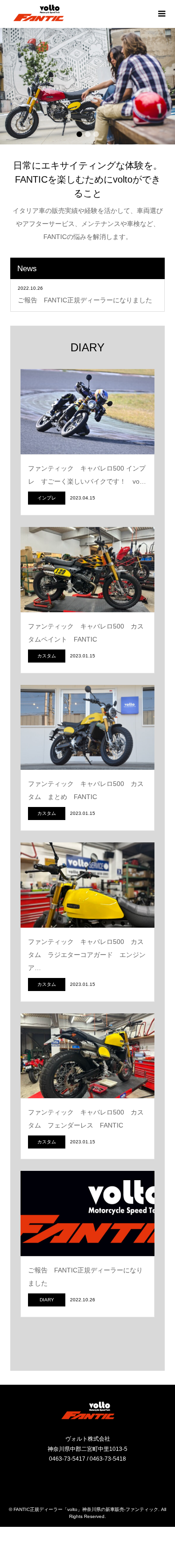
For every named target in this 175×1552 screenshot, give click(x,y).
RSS (94, 1479)
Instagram (81, 1479)
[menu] (161, 14)
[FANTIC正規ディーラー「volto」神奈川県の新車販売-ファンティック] (38, 13)
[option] (87, 86)
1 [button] (79, 134)
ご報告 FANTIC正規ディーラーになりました (85, 300)
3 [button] (96, 134)
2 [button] (88, 134)
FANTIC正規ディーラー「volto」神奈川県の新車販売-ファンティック (86, 1509)
